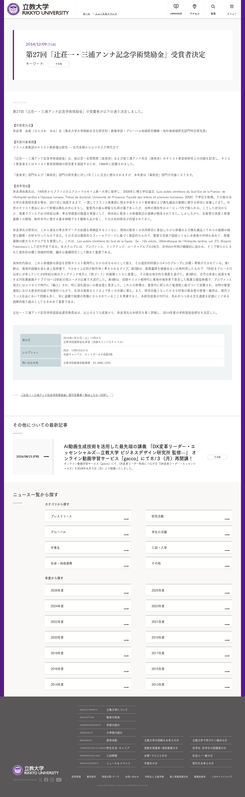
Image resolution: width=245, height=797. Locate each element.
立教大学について (117, 709)
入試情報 (111, 755)
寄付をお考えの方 (203, 763)
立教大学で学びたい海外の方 (209, 740)
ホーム (86, 13)
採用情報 (76, 776)
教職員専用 (200, 776)
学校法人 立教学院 (154, 776)
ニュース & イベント (118, 763)
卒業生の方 (151, 763)
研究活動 (111, 740)
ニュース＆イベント (106, 13)
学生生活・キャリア (118, 748)
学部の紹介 (113, 725)
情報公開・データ (110, 776)
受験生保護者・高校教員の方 (161, 748)
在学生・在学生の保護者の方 (209, 748)
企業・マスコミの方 (155, 755)
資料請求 (91, 776)
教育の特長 (113, 717)
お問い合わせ (132, 776)
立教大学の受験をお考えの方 (161, 740)
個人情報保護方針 (179, 776)
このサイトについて (222, 776)
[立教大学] (40, 9)
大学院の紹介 (114, 732)
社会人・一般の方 (202, 755)
